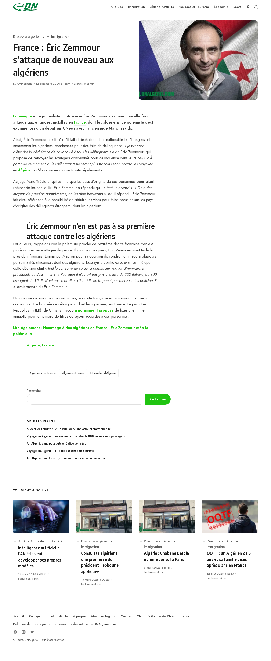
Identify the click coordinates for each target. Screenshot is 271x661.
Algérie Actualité (31, 541)
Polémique (22, 116)
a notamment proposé (94, 310)
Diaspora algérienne (28, 36)
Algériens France (73, 373)
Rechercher (34, 390)
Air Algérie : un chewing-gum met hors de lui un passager (66, 458)
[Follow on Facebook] (15, 632)
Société (56, 541)
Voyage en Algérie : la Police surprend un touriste (60, 451)
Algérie (24, 170)
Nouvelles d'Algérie (103, 373)
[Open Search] (256, 7)
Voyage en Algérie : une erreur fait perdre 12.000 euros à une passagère (76, 436)
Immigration (60, 36)
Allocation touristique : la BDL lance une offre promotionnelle (69, 429)
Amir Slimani (24, 84)
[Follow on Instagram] (24, 632)
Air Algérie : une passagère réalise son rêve (57, 443)
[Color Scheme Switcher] (248, 7)
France (80, 122)
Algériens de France (42, 373)
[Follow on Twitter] (32, 632)
